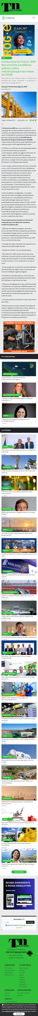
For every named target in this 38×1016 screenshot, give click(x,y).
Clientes (22, 970)
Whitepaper (23, 986)
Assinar (7, 993)
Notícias (22, 979)
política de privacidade (13, 1011)
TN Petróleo (8, 968)
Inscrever (30, 922)
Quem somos (23, 968)
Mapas (21, 975)
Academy (22, 984)
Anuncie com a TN (23, 993)
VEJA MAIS (19, 871)
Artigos (21, 977)
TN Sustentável (9, 970)
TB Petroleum (9, 975)
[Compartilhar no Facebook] (31, 120)
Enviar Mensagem (10, 1001)
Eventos (22, 972)
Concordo (19, 1014)
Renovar (7, 995)
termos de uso (25, 1011)
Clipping (22, 982)
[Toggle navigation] (33, 17)
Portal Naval (8, 972)
